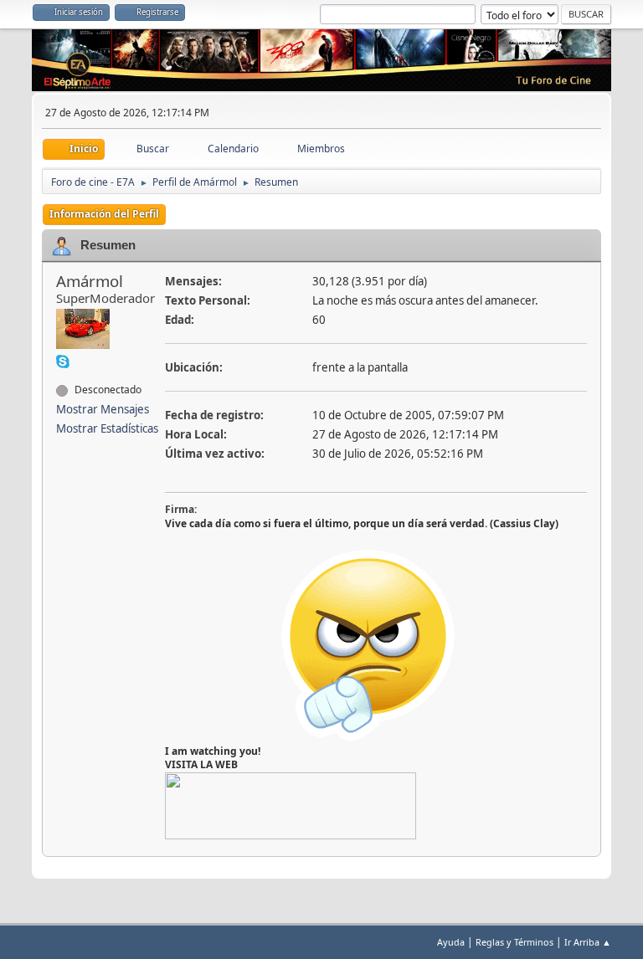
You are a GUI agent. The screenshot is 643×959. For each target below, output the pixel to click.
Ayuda (451, 942)
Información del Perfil (104, 214)
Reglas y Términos (514, 942)
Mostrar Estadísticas (107, 428)
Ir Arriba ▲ (587, 942)
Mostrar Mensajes (102, 409)
